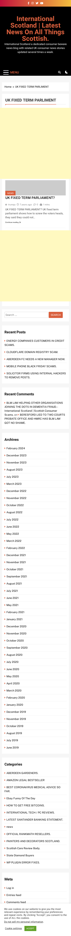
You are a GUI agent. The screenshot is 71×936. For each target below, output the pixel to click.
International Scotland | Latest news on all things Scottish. (35, 29)
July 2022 (12, 519)
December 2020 (16, 626)
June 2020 (12, 669)
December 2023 (16, 455)
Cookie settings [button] (13, 928)
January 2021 (14, 619)
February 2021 (15, 612)
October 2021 (14, 569)
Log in (10, 888)
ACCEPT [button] (30, 928)
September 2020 (17, 647)
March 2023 (13, 483)
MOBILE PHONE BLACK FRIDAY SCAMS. (31, 366)
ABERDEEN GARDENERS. (22, 773)
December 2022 (16, 491)
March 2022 (13, 540)
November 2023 (16, 462)
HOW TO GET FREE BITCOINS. (25, 805)
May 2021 (12, 605)
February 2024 (15, 448)
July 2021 (12, 590)
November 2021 (16, 562)
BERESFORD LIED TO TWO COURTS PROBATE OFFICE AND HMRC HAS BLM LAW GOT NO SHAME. (34, 418)
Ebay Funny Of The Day (20, 798)
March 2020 (13, 690)
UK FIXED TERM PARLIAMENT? (30, 198)
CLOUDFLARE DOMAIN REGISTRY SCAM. (32, 352)
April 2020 (13, 683)
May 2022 (12, 533)
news (10, 193)
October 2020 (15, 640)
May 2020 (12, 676)
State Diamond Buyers (20, 855)
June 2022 (12, 526)
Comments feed (16, 902)
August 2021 (14, 583)
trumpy (12, 204)
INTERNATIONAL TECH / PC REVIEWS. (30, 812)
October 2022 (15, 505)
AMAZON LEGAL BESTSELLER (25, 780)
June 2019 (12, 747)
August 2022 (14, 512)
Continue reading (12, 222)
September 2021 (16, 576)
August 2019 (14, 733)
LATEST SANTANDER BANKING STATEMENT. (34, 819)
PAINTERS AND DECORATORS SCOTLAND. (33, 841)
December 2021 (16, 555)
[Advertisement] (35, 143)
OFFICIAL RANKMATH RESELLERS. (28, 834)
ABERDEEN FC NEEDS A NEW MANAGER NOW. (35, 359)
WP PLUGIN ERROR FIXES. (23, 862)
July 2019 (12, 740)
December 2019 (16, 711)
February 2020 (15, 697)
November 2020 (16, 633)
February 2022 (15, 548)
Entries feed (13, 895)
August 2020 (14, 654)
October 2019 (14, 726)
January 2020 (14, 704)
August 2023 (14, 469)
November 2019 (16, 719)
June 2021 (12, 598)
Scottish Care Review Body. (23, 848)
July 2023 (12, 476)
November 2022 (16, 498)
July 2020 (12, 662)
